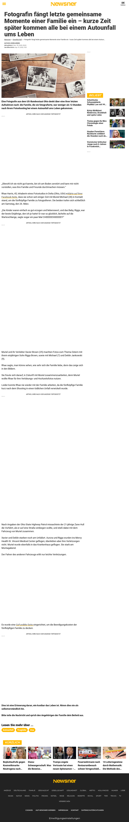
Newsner (7, 39)
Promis (45, 796)
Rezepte (81, 796)
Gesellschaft (17, 39)
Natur (19, 796)
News (27, 796)
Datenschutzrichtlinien (92, 810)
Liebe (123, 790)
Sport (98, 796)
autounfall (8, 730)
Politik (35, 796)
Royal (90, 796)
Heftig (92, 790)
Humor (114, 790)
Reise (62, 796)
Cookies (29, 810)
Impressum (63, 810)
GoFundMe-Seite (24, 624)
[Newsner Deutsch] (63, 4)
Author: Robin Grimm (12, 43)
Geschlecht (43, 790)
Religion (71, 796)
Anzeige (7, 790)
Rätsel (54, 796)
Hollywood (103, 790)
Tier (106, 796)
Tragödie (21, 730)
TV (120, 796)
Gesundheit (72, 790)
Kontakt (74, 810)
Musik (10, 796)
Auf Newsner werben (45, 810)
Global (83, 790)
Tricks (113, 796)
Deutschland (20, 790)
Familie (32, 790)
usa (32, 730)
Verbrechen (64, 801)
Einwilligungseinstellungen (64, 818)
